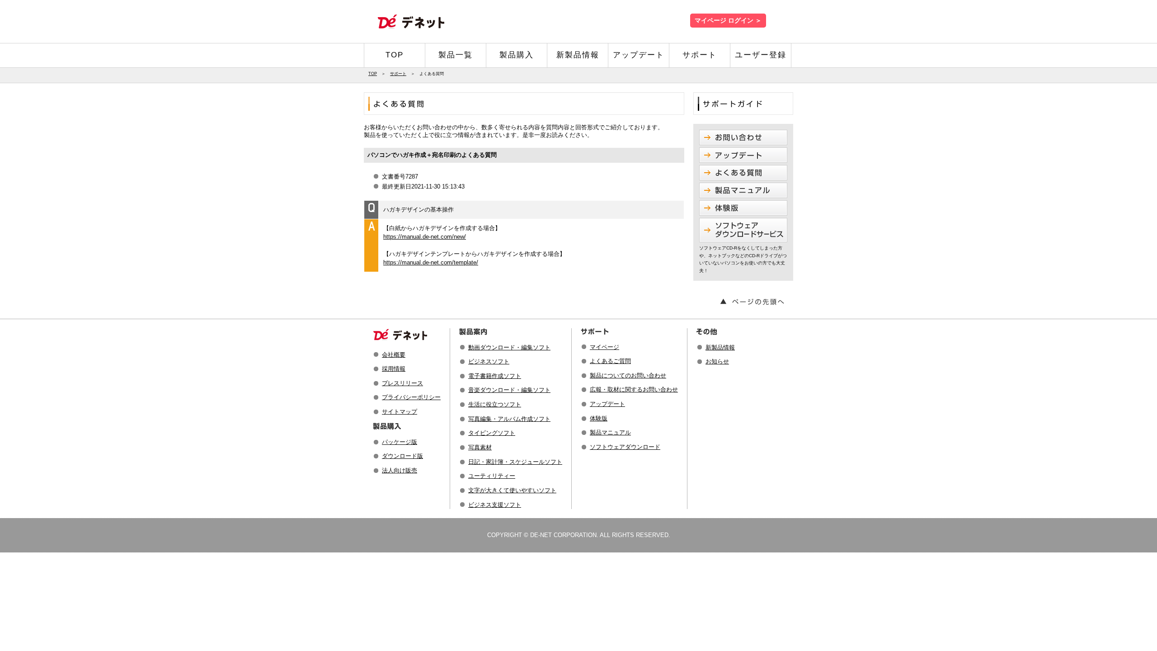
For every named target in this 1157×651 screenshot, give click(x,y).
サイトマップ (399, 411)
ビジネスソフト (488, 361)
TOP (395, 55)
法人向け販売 (399, 470)
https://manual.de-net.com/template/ (430, 262)
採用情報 (393, 368)
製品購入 (516, 55)
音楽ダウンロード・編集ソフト (509, 390)
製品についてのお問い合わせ (628, 375)
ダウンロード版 (402, 456)
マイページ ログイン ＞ (728, 20)
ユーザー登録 (760, 55)
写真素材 (480, 447)
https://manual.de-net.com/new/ (424, 236)
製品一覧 (455, 55)
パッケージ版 (399, 442)
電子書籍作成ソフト (494, 376)
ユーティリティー (491, 475)
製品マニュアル (610, 432)
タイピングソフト (491, 432)
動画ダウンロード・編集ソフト (509, 347)
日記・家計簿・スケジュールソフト (515, 461)
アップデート (638, 55)
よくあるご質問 (610, 361)
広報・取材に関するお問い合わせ (634, 389)
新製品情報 (577, 55)
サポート (699, 55)
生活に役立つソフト (494, 404)
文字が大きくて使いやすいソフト (512, 490)
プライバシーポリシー (411, 397)
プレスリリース (402, 383)
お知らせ (717, 361)
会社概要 (393, 354)
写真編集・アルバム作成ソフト (509, 418)
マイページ (604, 347)
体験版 (598, 418)
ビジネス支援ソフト (494, 504)
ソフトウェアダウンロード (625, 446)
